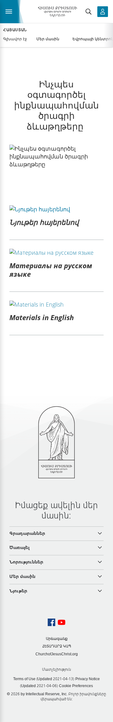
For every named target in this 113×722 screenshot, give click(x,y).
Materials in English (41, 317)
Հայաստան (15, 30)
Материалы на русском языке (50, 269)
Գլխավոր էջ (15, 39)
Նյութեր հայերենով (44, 222)
